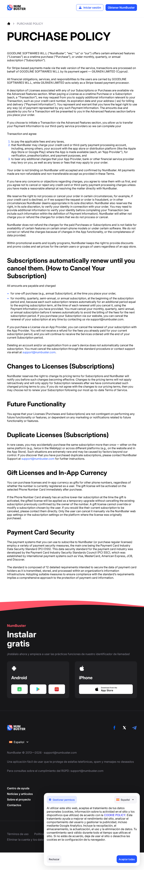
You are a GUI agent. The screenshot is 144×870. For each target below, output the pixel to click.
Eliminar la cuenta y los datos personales (33, 839)
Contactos (14, 805)
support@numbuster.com (38, 352)
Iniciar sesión (92, 7)
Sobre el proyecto (19, 799)
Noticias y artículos (20, 794)
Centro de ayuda (18, 788)
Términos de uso (18, 834)
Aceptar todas (127, 859)
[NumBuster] (16, 7)
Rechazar (54, 859)
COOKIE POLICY (114, 815)
